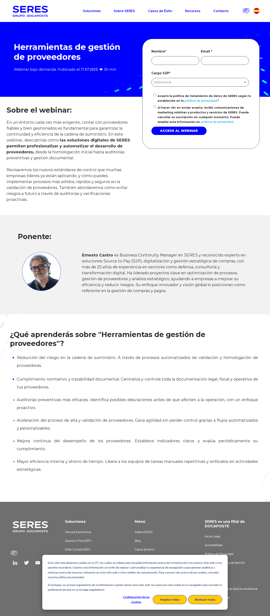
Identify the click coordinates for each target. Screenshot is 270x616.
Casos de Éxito (160, 11)
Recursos (192, 11)
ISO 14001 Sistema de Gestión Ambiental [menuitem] (231, 588)
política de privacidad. (200, 101)
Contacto (221, 11)
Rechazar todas (205, 599)
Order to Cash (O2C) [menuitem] (77, 549)
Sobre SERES (124, 11)
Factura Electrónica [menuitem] (78, 532)
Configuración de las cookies (136, 599)
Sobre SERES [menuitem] (144, 532)
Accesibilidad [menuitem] (213, 545)
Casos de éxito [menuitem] (144, 549)
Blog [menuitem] (138, 540)
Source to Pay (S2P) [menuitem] (78, 540)
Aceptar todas (169, 599)
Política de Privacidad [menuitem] (219, 554)
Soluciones (92, 11)
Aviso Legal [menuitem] (212, 536)
